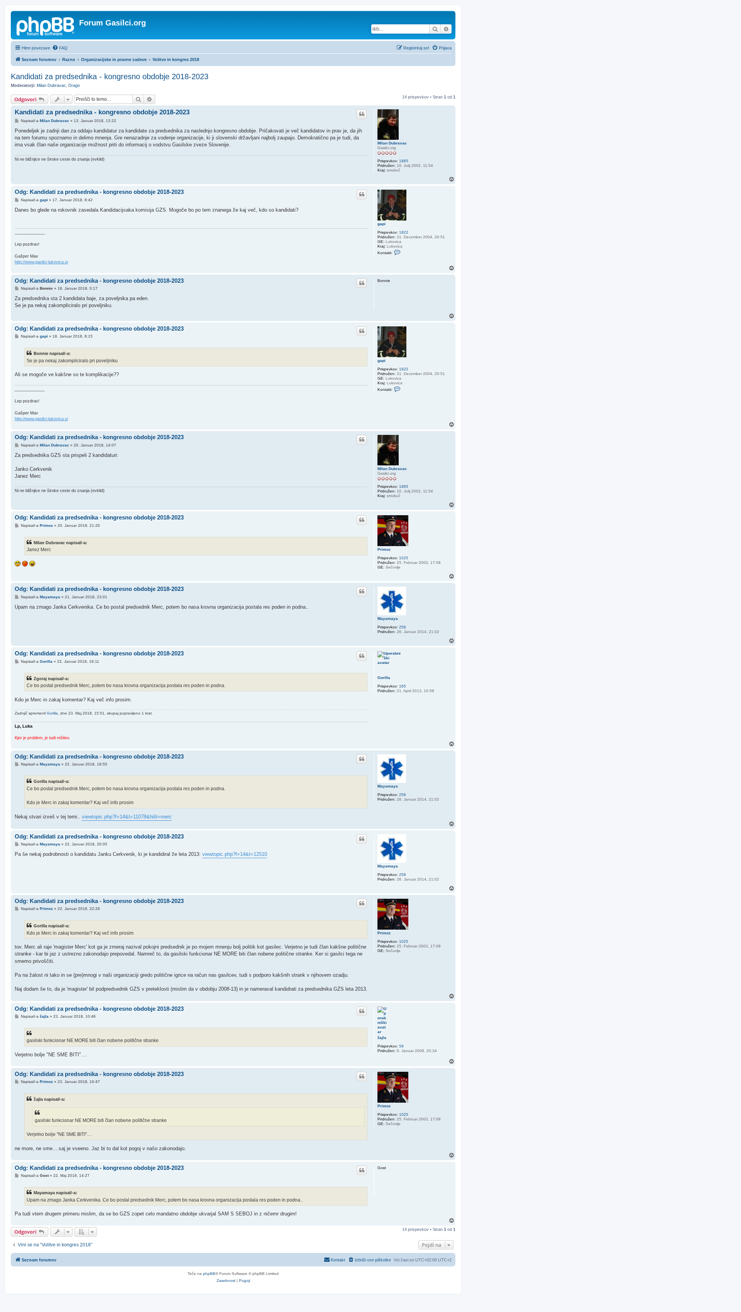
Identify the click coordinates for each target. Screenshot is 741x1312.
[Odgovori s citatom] (362, 114)
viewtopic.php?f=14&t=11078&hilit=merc (127, 817)
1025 (403, 558)
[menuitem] (60, 48)
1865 (403, 161)
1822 (403, 232)
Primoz (384, 549)
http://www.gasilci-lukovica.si (41, 262)
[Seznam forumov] (46, 25)
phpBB (209, 1273)
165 (402, 686)
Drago (74, 85)
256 (402, 627)
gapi (381, 224)
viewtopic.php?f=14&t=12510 (234, 854)
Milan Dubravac (51, 85)
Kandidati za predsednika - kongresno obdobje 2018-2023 (109, 76)
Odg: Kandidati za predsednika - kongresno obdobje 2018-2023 (99, 191)
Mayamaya (387, 618)
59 (401, 1046)
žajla (381, 1037)
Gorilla (383, 678)
